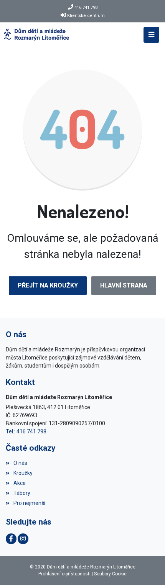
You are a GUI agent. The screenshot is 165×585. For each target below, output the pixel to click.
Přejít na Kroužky (48, 285)
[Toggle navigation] (151, 35)
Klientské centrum (86, 15)
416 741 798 (85, 7)
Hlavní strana (123, 285)
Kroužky (23, 473)
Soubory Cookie (110, 574)
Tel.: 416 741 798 (26, 431)
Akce (19, 483)
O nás (20, 463)
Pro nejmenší (29, 503)
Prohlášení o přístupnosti (64, 574)
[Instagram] (23, 538)
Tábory (21, 493)
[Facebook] (11, 538)
